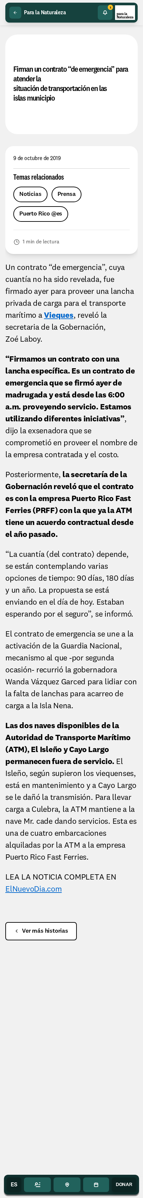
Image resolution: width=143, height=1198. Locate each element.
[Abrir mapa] (67, 1184)
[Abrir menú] (37, 1184)
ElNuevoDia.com (33, 890)
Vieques (58, 316)
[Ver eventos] (96, 1184)
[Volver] (15, 13)
